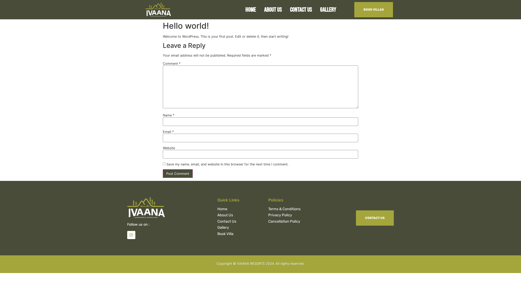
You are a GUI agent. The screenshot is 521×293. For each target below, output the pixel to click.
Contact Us (301, 9)
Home (250, 9)
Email (168, 131)
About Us (273, 9)
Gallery (328, 9)
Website (169, 148)
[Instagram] (131, 235)
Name (168, 115)
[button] (373, 9)
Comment (172, 63)
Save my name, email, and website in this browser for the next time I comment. (227, 164)
